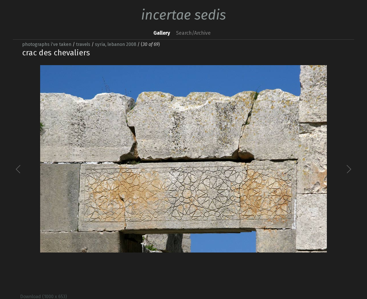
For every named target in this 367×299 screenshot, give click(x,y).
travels (83, 44)
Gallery (161, 33)
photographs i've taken (46, 44)
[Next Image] (266, 175)
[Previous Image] (101, 175)
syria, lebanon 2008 (115, 44)
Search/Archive (193, 33)
